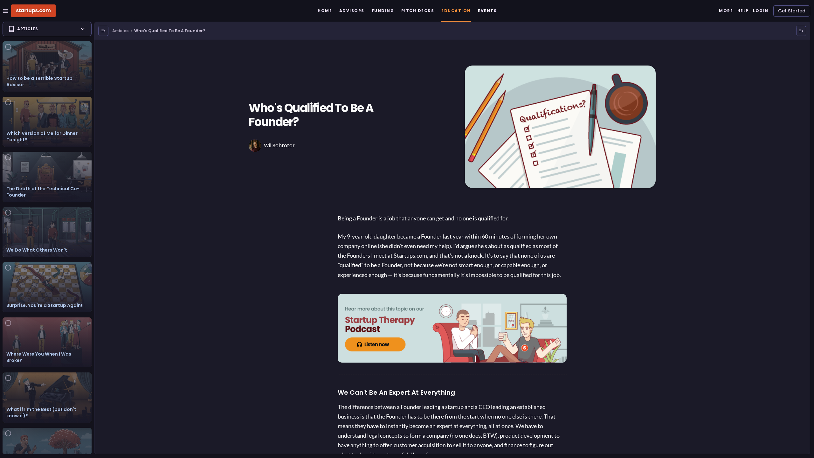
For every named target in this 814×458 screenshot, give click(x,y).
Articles (120, 30)
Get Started (791, 11)
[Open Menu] (103, 31)
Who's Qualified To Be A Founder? (169, 30)
